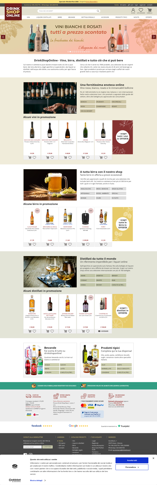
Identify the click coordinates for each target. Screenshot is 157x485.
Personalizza (131, 467)
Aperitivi (99, 276)
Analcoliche (86, 189)
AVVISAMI (104, 331)
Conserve (105, 372)
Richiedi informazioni (115, 401)
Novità (136, 17)
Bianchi (84, 102)
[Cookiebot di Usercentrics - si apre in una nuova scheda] (15, 480)
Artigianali (85, 193)
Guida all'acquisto (98, 445)
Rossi (83, 106)
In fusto (115, 198)
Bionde (83, 198)
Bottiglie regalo (88, 17)
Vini (28, 17)
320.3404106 (54, 5)
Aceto (119, 365)
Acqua (47, 365)
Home (117, 5)
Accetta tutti (132, 460)
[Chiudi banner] (153, 458)
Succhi (63, 365)
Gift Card (130, 5)
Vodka (83, 285)
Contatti (149, 5)
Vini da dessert (86, 111)
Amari (83, 276)
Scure (98, 198)
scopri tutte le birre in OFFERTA (122, 224)
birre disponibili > (92, 2)
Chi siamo (123, 5)
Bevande (71, 17)
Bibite (47, 369)
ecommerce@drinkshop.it (121, 450)
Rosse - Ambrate (102, 193)
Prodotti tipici (121, 17)
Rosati (114, 106)
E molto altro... (118, 285)
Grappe (99, 280)
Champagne (101, 106)
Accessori (105, 17)
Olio (103, 365)
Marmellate (106, 369)
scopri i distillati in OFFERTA (122, 310)
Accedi (133, 13)
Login (136, 5)
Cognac (84, 280)
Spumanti (100, 102)
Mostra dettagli (36, 480)
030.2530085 (125, 445)
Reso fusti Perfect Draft (98, 449)
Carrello (149, 13)
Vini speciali (116, 102)
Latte (62, 369)
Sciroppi (48, 372)
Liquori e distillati (43, 17)
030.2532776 (36, 5)
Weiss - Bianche (102, 189)
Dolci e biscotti (123, 369)
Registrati (142, 5)
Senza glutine (117, 189)
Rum (113, 280)
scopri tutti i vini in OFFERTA (122, 136)
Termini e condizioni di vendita (96, 454)
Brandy (115, 276)
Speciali (115, 193)
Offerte (149, 17)
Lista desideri (141, 13)
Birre (60, 17)
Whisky (99, 285)
